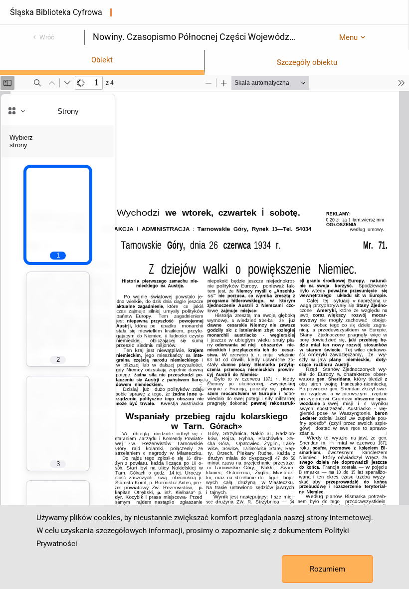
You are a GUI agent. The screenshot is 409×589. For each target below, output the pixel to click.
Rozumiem (327, 569)
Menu (348, 37)
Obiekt (102, 59)
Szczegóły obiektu (307, 62)
